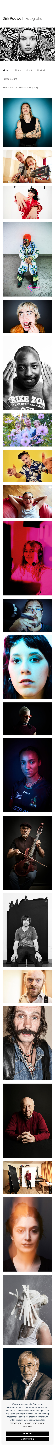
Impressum (27, 1426)
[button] (50, 19)
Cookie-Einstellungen (34, 1423)
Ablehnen (27, 1433)
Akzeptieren (27, 1439)
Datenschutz (15, 1423)
